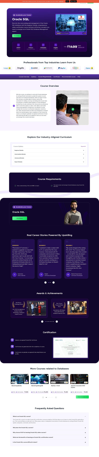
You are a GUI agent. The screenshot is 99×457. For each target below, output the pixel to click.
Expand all (83, 146)
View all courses (82, 397)
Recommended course (68, 77)
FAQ (79, 77)
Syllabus (33, 77)
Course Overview (24, 77)
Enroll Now (16, 35)
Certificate (56, 77)
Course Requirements (44, 77)
